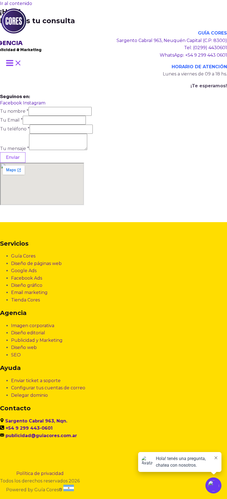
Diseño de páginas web (36, 263)
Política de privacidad (40, 473)
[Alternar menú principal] (14, 63)
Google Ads (24, 270)
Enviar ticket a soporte (36, 380)
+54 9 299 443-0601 (29, 428)
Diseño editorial (28, 332)
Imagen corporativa (32, 325)
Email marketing (29, 292)
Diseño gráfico (26, 285)
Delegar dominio (29, 395)
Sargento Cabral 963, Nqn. (36, 421)
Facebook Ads (26, 278)
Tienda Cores (25, 300)
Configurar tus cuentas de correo (48, 387)
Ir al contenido (16, 3)
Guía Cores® (48, 489)
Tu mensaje (14, 148)
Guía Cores (23, 256)
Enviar (13, 157)
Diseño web (24, 347)
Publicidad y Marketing (37, 340)
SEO (16, 355)
